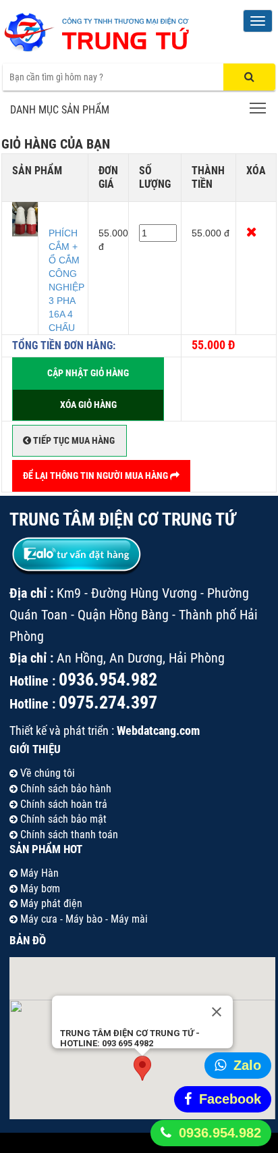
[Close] (216, 1012)
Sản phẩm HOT (45, 849)
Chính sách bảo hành (64, 788)
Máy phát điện (50, 903)
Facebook (230, 1099)
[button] (142, 1068)
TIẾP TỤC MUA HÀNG (73, 440)
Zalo (247, 1065)
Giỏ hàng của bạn (55, 144)
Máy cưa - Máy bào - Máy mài (83, 919)
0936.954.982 (220, 1132)
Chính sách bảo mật (62, 819)
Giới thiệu (35, 749)
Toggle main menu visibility (258, 108)
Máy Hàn (38, 873)
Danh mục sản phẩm (59, 109)
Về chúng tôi (46, 773)
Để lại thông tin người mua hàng (96, 475)
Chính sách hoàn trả (62, 804)
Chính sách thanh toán (68, 834)
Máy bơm (39, 888)
